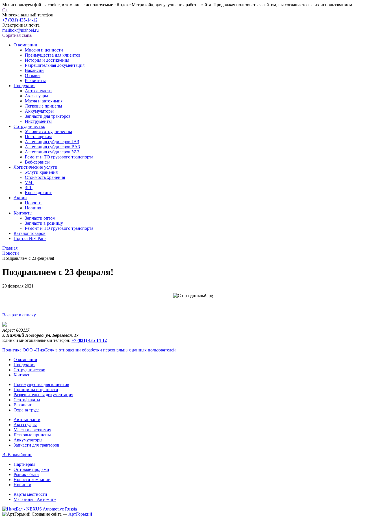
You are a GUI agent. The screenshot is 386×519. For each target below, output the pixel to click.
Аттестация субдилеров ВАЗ (52, 146)
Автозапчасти (38, 90)
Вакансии (34, 70)
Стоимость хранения (45, 177)
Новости (33, 202)
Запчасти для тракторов (48, 116)
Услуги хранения (41, 172)
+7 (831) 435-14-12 (20, 20)
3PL (28, 187)
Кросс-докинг (38, 192)
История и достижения (47, 60)
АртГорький (80, 514)
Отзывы (32, 75)
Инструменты (38, 121)
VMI (29, 182)
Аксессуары (36, 95)
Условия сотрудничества (48, 131)
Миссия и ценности (44, 50)
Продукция (24, 85)
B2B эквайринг (17, 454)
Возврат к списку (19, 314)
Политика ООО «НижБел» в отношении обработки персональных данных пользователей (89, 350)
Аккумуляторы (39, 111)
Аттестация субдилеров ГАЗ (52, 141)
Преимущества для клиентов (53, 55)
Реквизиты (35, 80)
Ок (5, 9)
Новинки (34, 207)
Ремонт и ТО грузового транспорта (59, 157)
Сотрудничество (29, 126)
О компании (25, 44)
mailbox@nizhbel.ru (20, 30)
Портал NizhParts (30, 238)
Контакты (23, 213)
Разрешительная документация (54, 65)
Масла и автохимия (43, 100)
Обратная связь (17, 35)
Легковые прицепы (43, 106)
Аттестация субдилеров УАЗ (52, 151)
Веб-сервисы (37, 162)
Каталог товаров (29, 233)
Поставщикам (38, 136)
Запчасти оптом (40, 218)
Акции (20, 197)
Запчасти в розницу (44, 223)
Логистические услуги (35, 167)
